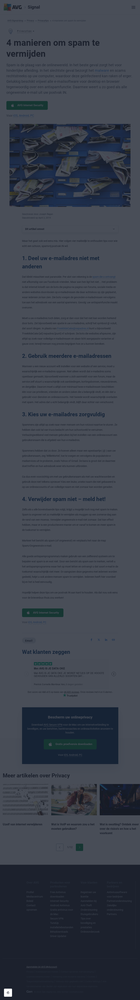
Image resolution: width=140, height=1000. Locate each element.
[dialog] (70, 500)
